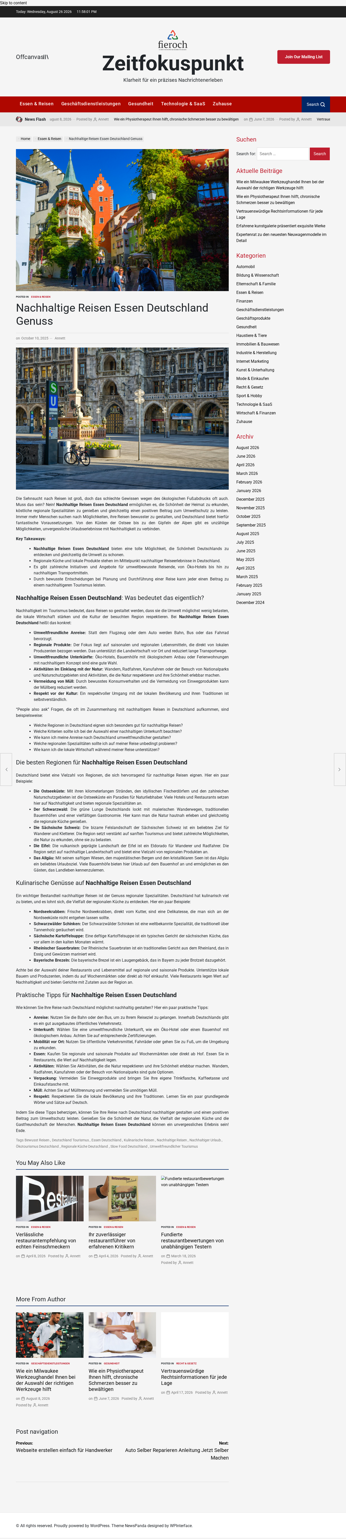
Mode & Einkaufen (252, 378)
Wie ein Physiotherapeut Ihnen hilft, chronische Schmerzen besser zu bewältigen (135, 119)
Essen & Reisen (37, 103)
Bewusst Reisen (37, 1140)
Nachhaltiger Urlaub (205, 1140)
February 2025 (249, 585)
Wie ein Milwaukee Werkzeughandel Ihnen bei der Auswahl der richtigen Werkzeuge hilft (45, 1380)
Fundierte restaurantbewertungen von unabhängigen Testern (192, 1240)
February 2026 (249, 482)
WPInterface (181, 1525)
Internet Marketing (252, 361)
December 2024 (250, 602)
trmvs (241, 623)
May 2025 (245, 559)
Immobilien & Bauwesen (257, 344)
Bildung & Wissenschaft (257, 275)
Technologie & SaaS (183, 103)
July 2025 (245, 542)
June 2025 (245, 551)
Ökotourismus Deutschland (37, 1146)
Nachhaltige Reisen (172, 1140)
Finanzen (244, 301)
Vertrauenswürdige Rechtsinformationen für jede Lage (194, 1377)
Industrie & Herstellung (256, 352)
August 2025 (247, 533)
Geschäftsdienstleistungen (91, 103)
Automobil (245, 266)
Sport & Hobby (249, 395)
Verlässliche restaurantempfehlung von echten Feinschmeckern (46, 1240)
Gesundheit (140, 103)
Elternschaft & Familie (256, 283)
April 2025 (245, 568)
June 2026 (245, 456)
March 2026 (247, 473)
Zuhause (222, 103)
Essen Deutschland (106, 1140)
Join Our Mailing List (303, 56)
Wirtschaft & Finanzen (256, 413)
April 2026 (245, 464)
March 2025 (247, 576)
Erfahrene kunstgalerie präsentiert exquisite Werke (280, 226)
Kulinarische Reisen (139, 1140)
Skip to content (13, 3)
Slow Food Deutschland (128, 1146)
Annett (62, 119)
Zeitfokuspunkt (173, 63)
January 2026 (248, 490)
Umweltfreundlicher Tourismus (174, 1146)
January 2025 (248, 594)
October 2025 (248, 516)
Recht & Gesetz (186, 1363)
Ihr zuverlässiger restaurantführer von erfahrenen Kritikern (112, 1240)
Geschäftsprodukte (253, 318)
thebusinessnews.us (254, 617)
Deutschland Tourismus (70, 1140)
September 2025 (251, 525)
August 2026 (247, 447)
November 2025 (250, 507)
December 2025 (250, 499)
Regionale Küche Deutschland (84, 1146)
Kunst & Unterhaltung (255, 370)
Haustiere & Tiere (251, 335)
